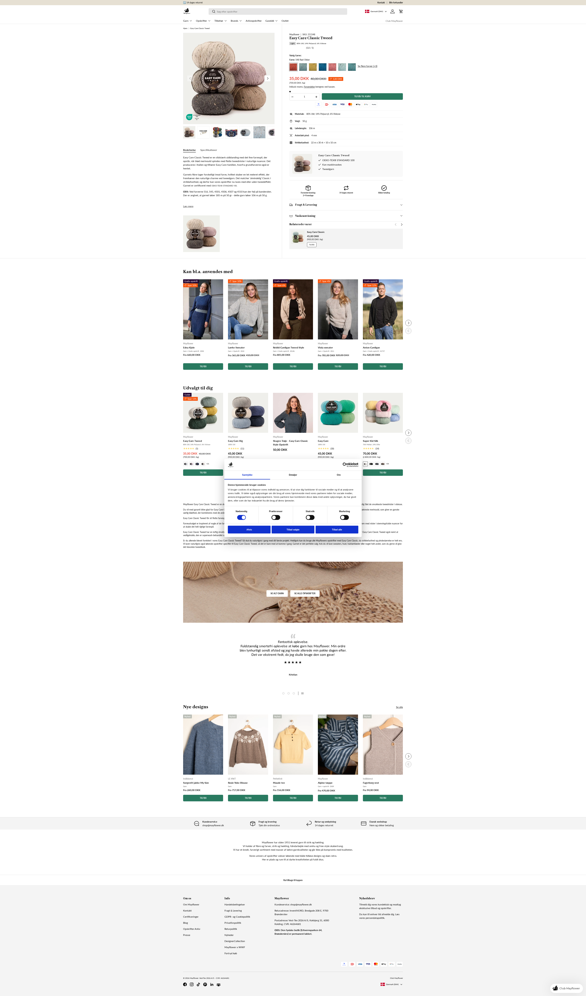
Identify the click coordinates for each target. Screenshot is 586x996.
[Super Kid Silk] (383, 413)
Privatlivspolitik (232, 922)
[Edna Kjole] (203, 309)
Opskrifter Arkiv (191, 928)
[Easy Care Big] (248, 413)
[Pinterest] (205, 984)
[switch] (275, 517)
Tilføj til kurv (362, 96)
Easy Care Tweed (192, 440)
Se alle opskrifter (304, 593)
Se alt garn (277, 593)
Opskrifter (201, 20)
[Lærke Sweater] (248, 309)
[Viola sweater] (338, 309)
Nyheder (229, 934)
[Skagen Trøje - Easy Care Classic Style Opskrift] (293, 413)
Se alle (399, 707)
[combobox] (278, 11)
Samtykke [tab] (247, 475)
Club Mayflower (394, 20)
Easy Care (323, 440)
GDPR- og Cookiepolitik (237, 916)
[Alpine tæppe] (338, 745)
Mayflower (294, 34)
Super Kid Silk (370, 440)
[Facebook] (185, 984)
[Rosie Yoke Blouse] (248, 745)
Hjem (185, 28)
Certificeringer (191, 916)
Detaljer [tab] (293, 475)
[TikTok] (198, 984)
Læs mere (188, 206)
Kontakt (381, 2)
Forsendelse (309, 86)
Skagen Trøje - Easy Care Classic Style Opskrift (290, 442)
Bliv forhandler (396, 2)
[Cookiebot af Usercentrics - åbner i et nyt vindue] (345, 465)
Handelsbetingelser (234, 904)
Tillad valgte (293, 529)
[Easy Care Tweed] (203, 413)
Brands (234, 20)
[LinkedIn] (212, 984)
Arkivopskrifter (254, 20)
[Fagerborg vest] (383, 745)
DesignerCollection (234, 941)
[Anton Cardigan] (383, 309)
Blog (185, 922)
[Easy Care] (338, 413)
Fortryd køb (230, 953)
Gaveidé (269, 20)
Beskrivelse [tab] (189, 149)
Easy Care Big (235, 440)
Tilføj (312, 245)
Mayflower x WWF (234, 947)
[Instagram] (192, 984)
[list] (228, 78)
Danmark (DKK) (392, 984)
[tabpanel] (229, 176)
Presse (186, 934)
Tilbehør (218, 20)
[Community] (218, 984)
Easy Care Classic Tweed (200, 28)
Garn (185, 20)
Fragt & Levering (233, 910)
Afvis (249, 529)
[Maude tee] (293, 745)
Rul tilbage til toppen (293, 880)
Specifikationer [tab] (208, 149)
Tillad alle (337, 529)
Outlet (285, 20)
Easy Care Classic (316, 232)
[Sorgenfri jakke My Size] (203, 745)
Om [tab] (339, 475)
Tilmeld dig (365, 904)
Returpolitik (230, 928)
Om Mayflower (191, 904)
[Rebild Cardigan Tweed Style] (293, 309)
